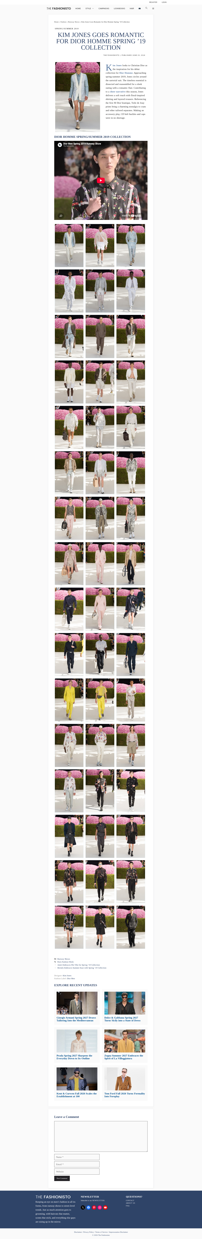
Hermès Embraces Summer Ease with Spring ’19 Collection (81, 968)
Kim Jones (117, 65)
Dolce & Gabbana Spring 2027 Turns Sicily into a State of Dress (122, 1019)
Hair (132, 8)
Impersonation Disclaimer (118, 1232)
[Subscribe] (139, 8)
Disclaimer (78, 1232)
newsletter (98, 1200)
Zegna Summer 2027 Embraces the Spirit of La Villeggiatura (123, 1057)
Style (88, 8)
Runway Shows (73, 22)
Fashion (63, 22)
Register (153, 2)
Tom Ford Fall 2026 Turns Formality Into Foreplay (124, 1095)
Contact (130, 1200)
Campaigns (104, 8)
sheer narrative (118, 91)
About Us (130, 1203)
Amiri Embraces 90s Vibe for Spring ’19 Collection (78, 965)
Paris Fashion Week (65, 962)
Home (78, 8)
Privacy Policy (88, 1232)
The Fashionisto (111, 55)
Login (164, 2)
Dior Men (71, 978)
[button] (146, 8)
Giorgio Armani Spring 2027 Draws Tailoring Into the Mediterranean (76, 1019)
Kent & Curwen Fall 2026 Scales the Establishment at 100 (77, 1095)
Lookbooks (119, 8)
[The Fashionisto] (59, 8)
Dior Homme (126, 73)
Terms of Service (101, 1232)
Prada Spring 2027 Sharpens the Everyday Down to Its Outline (74, 1057)
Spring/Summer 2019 (67, 29)
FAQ (127, 1206)
